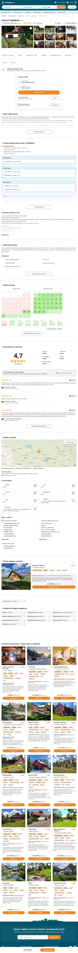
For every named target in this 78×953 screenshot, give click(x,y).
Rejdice (5, 885)
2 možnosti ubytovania (8, 738)
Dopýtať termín (39, 92)
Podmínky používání (26, 946)
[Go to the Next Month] (61, 288)
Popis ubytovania (6, 12)
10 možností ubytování (70, 843)
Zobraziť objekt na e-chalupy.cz (10, 601)
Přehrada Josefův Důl (9, 546)
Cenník (54, 98)
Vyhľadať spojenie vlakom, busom (23, 468)
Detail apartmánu (54, 587)
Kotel (30, 831)
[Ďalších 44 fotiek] (39, 711)
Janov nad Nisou (59, 669)
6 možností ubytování (70, 787)
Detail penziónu (39, 751)
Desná (30, 724)
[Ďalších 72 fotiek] (39, 656)
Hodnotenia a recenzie (49, 12)
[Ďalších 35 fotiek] (64, 872)
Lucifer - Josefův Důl (46, 523)
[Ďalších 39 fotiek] (13, 711)
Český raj (10, 670)
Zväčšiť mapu (70, 442)
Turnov (5, 670)
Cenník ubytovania (17, 12)
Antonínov (31, 777)
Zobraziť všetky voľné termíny (32, 333)
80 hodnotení (39, 23)
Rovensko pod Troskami (60, 832)
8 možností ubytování (44, 734)
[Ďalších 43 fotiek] (39, 872)
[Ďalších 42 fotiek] (13, 818)
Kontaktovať (55, 105)
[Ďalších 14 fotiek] (64, 656)
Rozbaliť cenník (39, 207)
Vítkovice (57, 885)
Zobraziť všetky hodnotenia (39, 426)
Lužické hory (35, 831)
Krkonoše (44, 669)
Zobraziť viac (5, 235)
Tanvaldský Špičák (46, 534)
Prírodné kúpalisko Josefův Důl (12, 523)
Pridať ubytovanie (61, 2)
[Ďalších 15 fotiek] (16, 576)
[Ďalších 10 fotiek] (39, 818)
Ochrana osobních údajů (51, 946)
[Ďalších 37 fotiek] (64, 764)
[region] (39, 453)
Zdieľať (59, 23)
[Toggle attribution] (75, 465)
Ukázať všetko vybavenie (39, 274)
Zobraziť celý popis (39, 131)
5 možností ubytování (70, 679)
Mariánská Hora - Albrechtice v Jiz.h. (50, 531)
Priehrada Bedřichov (9, 534)
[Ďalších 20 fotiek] (39, 764)
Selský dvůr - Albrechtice (47, 527)
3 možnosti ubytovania (8, 684)
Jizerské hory (21, 15)
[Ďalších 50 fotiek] (64, 818)
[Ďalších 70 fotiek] (13, 656)
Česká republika (12, 15)
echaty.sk (4, 15)
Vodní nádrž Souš (8, 548)
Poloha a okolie (62, 12)
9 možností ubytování (18, 895)
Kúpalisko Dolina (8, 529)
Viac (45, 581)
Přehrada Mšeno (8, 527)
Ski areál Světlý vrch (46, 536)
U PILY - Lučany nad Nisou (48, 529)
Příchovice (6, 831)
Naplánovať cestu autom (8, 468)
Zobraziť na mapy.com (38, 468)
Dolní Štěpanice (32, 669)
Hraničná (6, 724)
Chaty (27, 15)
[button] (39, 451)
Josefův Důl (34, 15)
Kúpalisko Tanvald (8, 531)
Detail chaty (13, 698)
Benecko (39, 669)
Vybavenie (27, 12)
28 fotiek (29, 46)
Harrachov (6, 777)
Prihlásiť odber (54, 937)
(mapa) (19, 23)
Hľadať (62, 7)
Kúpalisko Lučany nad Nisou (11, 525)
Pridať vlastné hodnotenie (65, 373)
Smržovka (35, 567)
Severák (43, 525)
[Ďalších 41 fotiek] (13, 764)
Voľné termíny (37, 12)
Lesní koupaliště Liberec (10, 536)
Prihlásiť (71, 2)
